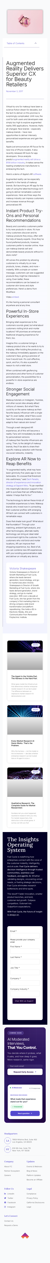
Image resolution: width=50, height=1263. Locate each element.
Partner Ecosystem (12, 1171)
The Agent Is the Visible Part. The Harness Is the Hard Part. (24, 677)
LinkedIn (10, 1194)
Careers (7, 1175)
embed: (15, 297)
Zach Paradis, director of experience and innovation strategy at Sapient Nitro (23, 482)
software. (37, 174)
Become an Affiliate (34, 1180)
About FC (8, 1166)
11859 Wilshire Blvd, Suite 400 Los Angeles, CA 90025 (24, 1140)
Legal (29, 1207)
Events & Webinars (34, 1166)
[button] (36, 43)
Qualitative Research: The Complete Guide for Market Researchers (23, 805)
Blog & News (32, 1171)
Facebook (11, 1202)
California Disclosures (35, 1202)
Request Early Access (24, 1072)
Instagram (11, 1207)
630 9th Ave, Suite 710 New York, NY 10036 (21, 1149)
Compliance (31, 1194)
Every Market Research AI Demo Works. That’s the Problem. (22, 743)
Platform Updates (34, 1175)
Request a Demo (11, 1225)
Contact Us (8, 1221)
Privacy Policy (32, 1198)
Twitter (10, 1198)
